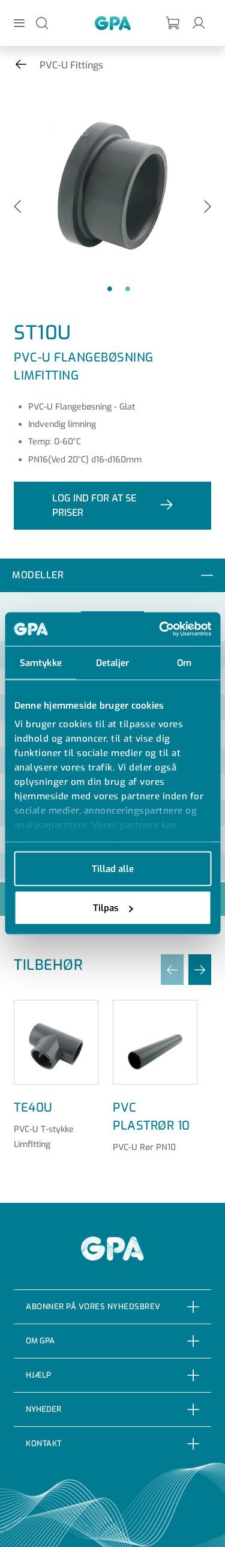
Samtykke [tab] (41, 662)
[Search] (42, 22)
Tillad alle (113, 868)
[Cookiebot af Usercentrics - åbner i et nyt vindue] (160, 629)
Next (207, 207)
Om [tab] (184, 662)
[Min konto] (198, 22)
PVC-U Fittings (71, 65)
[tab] (112, 575)
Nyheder (43, 1409)
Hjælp (38, 1375)
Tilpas (106, 908)
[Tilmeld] (173, 23)
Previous (17, 207)
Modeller (38, 575)
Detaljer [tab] (113, 662)
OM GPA (40, 1341)
